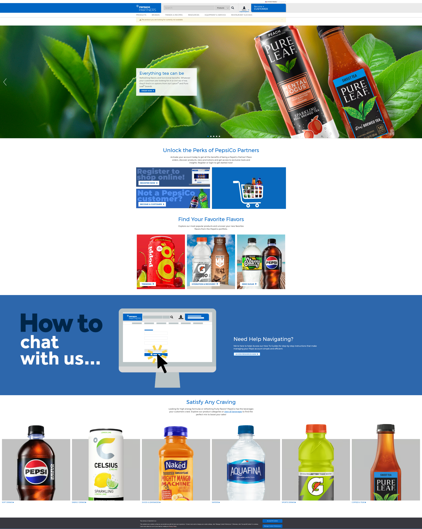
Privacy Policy (172, 526)
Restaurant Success (241, 15)
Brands (156, 15)
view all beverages (233, 411)
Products (141, 15)
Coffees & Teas (358, 502)
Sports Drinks (288, 502)
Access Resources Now (246, 354)
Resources (193, 15)
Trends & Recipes (174, 15)
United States (272, 2)
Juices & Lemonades (150, 502)
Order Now (146, 92)
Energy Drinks (78, 502)
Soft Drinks (7, 502)
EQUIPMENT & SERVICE (215, 15)
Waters (215, 502)
